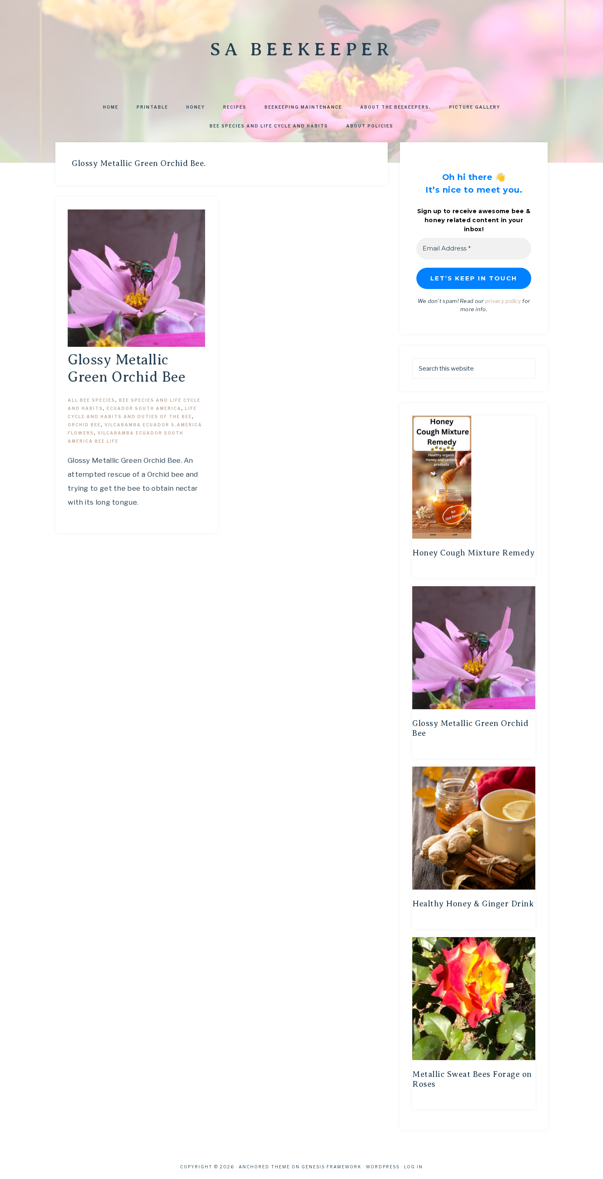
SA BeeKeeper (301, 49)
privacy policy (503, 301)
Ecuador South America (144, 408)
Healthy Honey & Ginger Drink (473, 903)
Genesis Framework (331, 1166)
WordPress (383, 1166)
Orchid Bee (84, 424)
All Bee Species (91, 400)
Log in (413, 1166)
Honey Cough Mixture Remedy (473, 553)
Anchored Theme (264, 1166)
